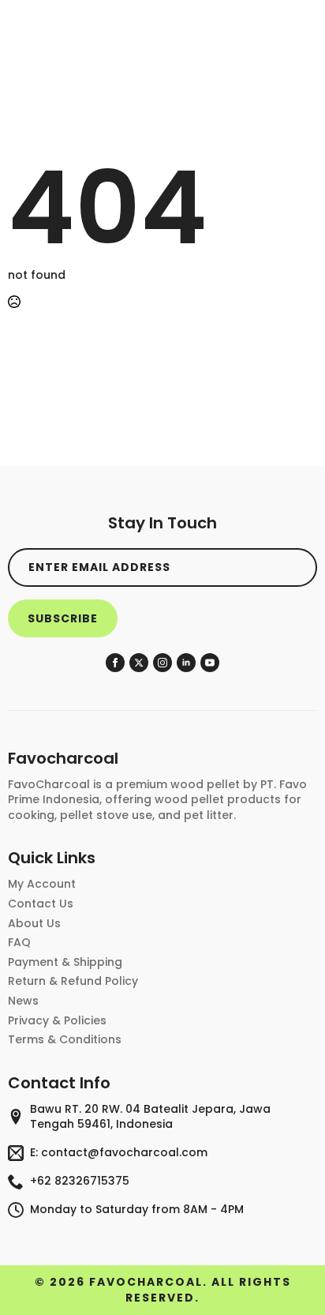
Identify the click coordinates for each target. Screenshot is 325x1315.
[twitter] (138, 662)
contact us (40, 903)
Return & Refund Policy (73, 981)
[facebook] (115, 662)
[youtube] (209, 662)
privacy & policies (57, 1020)
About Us (34, 923)
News (23, 1001)
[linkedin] (186, 662)
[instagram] (162, 662)
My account (42, 884)
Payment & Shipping (65, 962)
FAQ (19, 942)
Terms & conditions (64, 1039)
